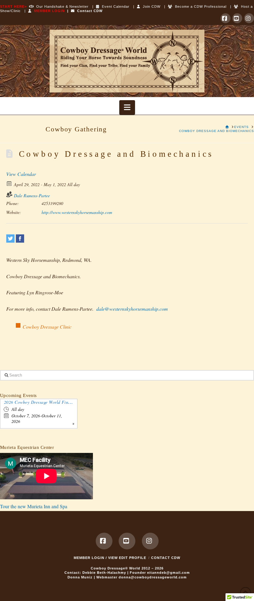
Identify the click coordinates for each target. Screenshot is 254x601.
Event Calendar (114, 6)
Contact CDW (89, 11)
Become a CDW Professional (199, 6)
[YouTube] (237, 18)
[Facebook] (225, 18)
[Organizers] (9, 194)
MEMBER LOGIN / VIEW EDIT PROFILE (110, 558)
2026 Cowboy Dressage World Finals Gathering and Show (59, 402)
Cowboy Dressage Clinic (47, 326)
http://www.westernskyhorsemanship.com (77, 212)
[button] (127, 107)
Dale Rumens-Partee (32, 195)
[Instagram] (249, 18)
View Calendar (21, 174)
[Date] (9, 183)
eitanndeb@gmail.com (168, 572)
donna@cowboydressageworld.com (153, 577)
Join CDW (150, 6)
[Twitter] (10, 238)
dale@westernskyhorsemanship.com (132, 308)
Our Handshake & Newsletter (61, 6)
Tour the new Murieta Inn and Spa (33, 506)
